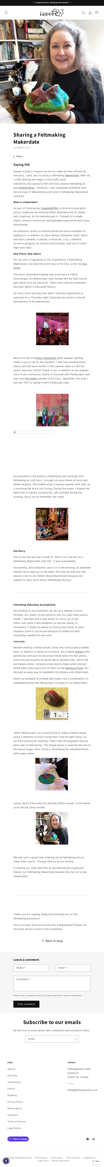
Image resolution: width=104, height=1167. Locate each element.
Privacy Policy (15, 1102)
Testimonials (14, 1082)
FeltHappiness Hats (23, 1158)
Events (11, 1088)
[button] (6, 12)
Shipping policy (90, 1158)
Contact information (60, 1161)
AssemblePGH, (50, 208)
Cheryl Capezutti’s (45, 358)
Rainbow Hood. (74, 668)
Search (11, 1069)
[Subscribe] (75, 1039)
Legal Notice (14, 1128)
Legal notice (43, 1161)
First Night (31, 378)
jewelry (79, 651)
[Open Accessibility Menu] (6, 1161)
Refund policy (14, 1108)
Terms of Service (16, 1121)
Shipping (12, 1095)
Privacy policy (56, 1158)
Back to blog (54, 940)
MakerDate (72, 175)
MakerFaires (26, 187)
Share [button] (19, 156)
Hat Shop (12, 1075)
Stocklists (12, 1115)
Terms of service (73, 1158)
